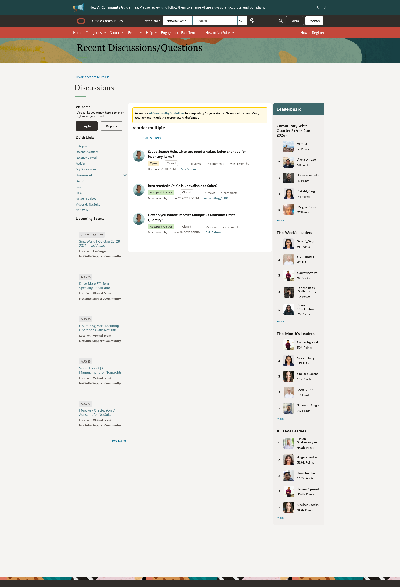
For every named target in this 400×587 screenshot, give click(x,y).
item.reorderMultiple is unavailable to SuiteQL (183, 185)
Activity (80, 163)
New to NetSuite (217, 32)
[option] (92, 235)
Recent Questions (87, 152)
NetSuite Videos (86, 199)
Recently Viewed (86, 158)
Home (77, 32)
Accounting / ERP (216, 198)
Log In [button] (86, 126)
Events (133, 32)
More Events (118, 440)
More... (281, 220)
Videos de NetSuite (88, 204)
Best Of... (81, 181)
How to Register (312, 32)
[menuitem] (295, 20)
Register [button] (111, 126)
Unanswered (101, 175)
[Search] (242, 20)
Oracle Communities (107, 21)
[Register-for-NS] (251, 21)
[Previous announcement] (317, 7)
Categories (94, 32)
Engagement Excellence (179, 32)
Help (149, 32)
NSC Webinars (85, 210)
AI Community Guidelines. (118, 7)
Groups (115, 32)
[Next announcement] (325, 7)
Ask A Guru (188, 169)
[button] (139, 156)
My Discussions (86, 169)
